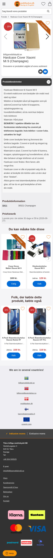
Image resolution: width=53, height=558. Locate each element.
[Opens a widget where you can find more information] (10, 553)
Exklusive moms (37, 433)
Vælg (13, 284)
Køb (39, 284)
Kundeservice (8, 483)
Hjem (5, 478)
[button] (47, 36)
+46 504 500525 (10, 459)
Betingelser (7, 492)
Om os (6, 496)
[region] (26, 82)
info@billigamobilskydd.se (13, 471)
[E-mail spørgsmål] (40, 71)
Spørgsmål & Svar (10, 487)
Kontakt (6, 501)
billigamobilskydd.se (12, 54)
